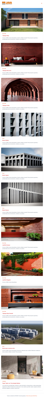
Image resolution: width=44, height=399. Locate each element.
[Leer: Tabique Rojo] (22, 19)
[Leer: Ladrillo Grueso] (22, 229)
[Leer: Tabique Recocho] (22, 54)
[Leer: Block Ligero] (22, 159)
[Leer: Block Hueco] (22, 194)
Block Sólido (5, 140)
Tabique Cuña (5, 105)
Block (3, 138)
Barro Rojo (4, 33)
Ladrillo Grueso (6, 245)
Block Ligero (5, 175)
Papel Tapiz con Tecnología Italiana (11, 383)
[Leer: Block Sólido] (22, 124)
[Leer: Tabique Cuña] (22, 89)
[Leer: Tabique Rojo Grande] (22, 297)
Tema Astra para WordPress (31, 395)
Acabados (4, 381)
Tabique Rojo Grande (7, 313)
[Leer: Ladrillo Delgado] (22, 264)
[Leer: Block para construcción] (22, 332)
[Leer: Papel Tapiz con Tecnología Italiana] (22, 367)
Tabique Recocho (6, 70)
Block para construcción (8, 348)
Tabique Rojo (5, 35)
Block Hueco (5, 210)
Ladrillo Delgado (6, 280)
